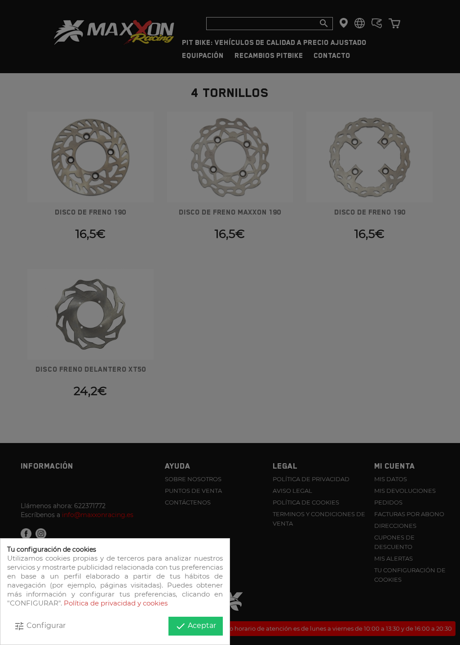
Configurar (40, 626)
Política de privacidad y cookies (116, 603)
